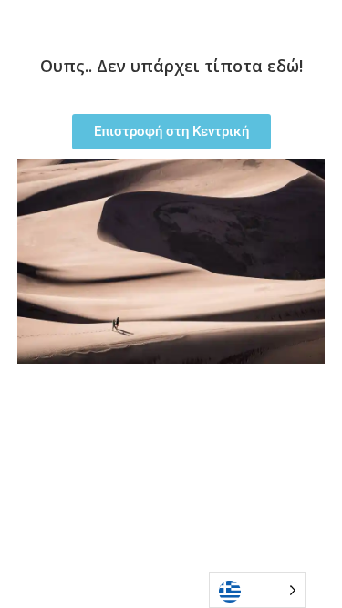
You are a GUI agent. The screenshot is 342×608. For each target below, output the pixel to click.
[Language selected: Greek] (257, 590)
